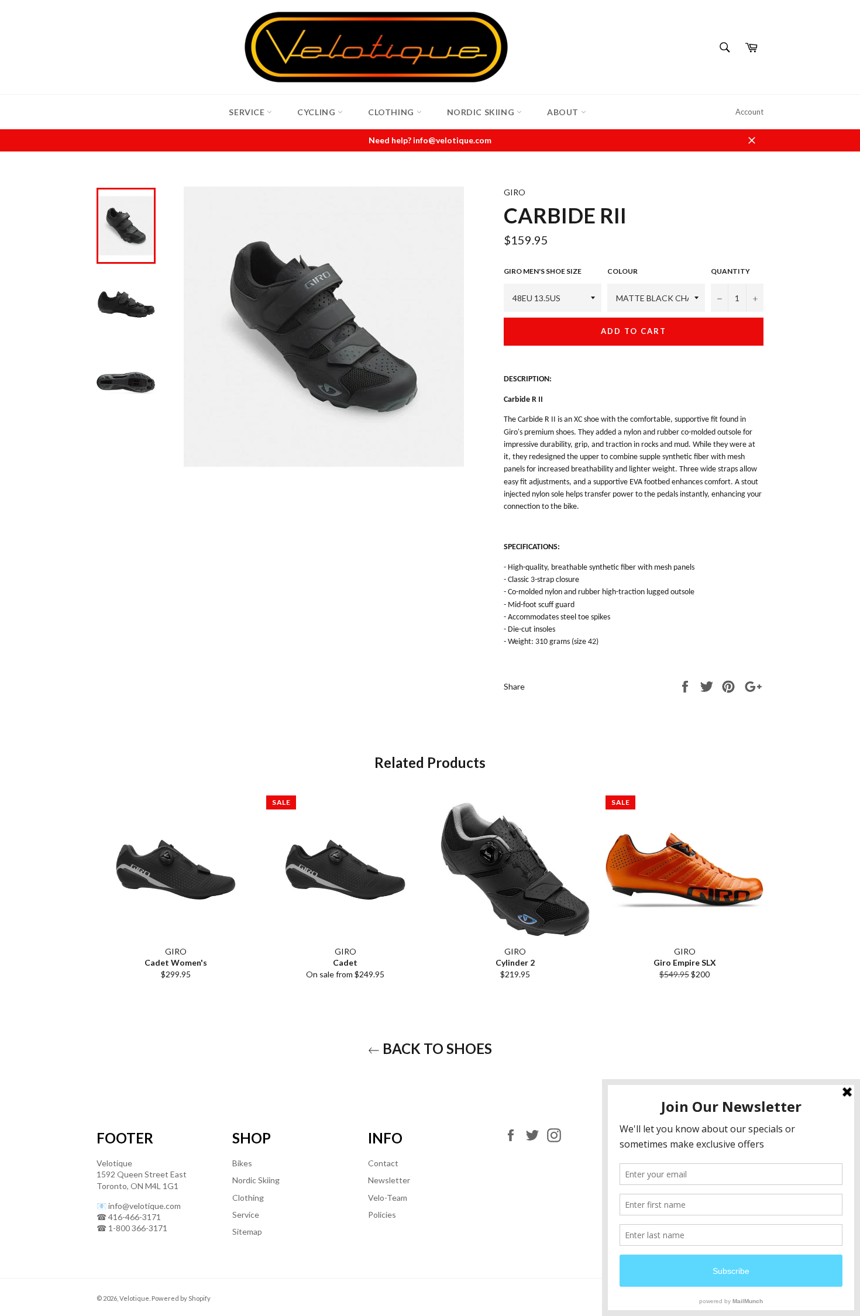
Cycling (317, 112)
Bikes (242, 1163)
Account (749, 111)
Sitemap (247, 1231)
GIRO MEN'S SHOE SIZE (543, 271)
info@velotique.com (144, 1206)
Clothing (392, 112)
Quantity (730, 271)
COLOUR (622, 271)
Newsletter (389, 1180)
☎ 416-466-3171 (129, 1217)
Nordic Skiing (482, 112)
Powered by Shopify (181, 1298)
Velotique (134, 1298)
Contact (383, 1163)
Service (248, 112)
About (564, 112)
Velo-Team (387, 1198)
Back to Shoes (436, 1048)
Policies (382, 1214)
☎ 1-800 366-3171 (132, 1228)
